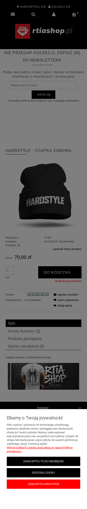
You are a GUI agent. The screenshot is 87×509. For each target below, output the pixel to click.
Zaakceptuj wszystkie (43, 484)
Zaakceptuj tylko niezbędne (43, 461)
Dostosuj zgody (43, 472)
